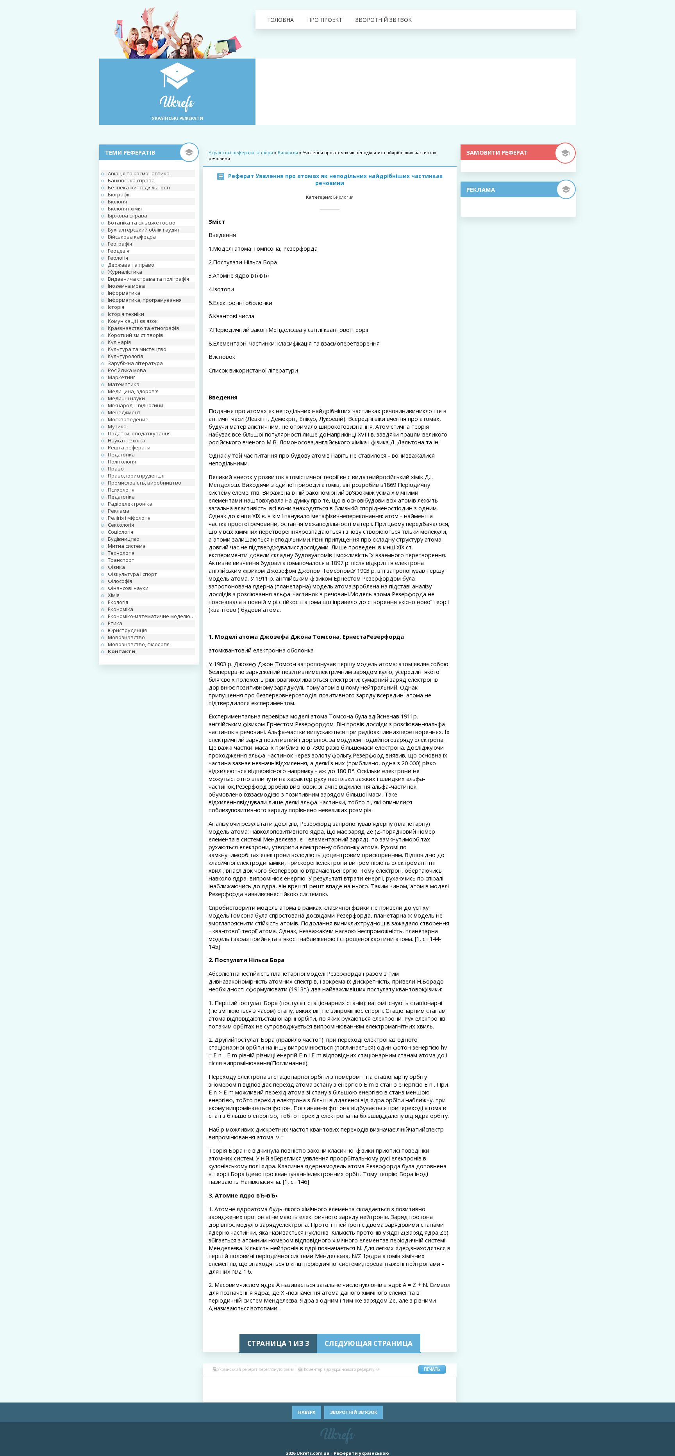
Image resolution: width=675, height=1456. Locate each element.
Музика (117, 426)
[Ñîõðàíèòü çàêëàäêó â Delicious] (306, 1383)
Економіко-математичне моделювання (151, 616)
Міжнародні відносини (135, 405)
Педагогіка (121, 454)
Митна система (127, 545)
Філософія (120, 581)
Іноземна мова (126, 285)
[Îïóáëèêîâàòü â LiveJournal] (259, 1383)
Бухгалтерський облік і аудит (144, 229)
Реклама (118, 510)
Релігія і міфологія (129, 517)
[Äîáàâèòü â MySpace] (236, 1395)
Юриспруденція (127, 630)
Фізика (116, 566)
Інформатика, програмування (145, 299)
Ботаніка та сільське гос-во (141, 222)
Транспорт (121, 559)
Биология (288, 152)
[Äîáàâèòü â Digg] (341, 1383)
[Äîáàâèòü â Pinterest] (271, 1395)
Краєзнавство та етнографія (143, 327)
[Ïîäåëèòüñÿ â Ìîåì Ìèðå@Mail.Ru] (247, 1383)
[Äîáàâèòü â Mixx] (212, 1395)
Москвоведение (128, 419)
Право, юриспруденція (136, 475)
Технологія (121, 552)
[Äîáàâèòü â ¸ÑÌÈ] (423, 1395)
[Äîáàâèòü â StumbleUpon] (318, 1395)
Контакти (121, 651)
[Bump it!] (318, 1383)
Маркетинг (121, 377)
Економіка (120, 609)
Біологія (117, 201)
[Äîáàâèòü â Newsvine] (247, 1395)
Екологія (118, 602)
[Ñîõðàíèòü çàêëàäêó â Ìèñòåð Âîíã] (447, 1383)
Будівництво (123, 538)
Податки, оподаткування (139, 433)
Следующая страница (368, 1343)
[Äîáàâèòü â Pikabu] (259, 1395)
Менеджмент (124, 412)
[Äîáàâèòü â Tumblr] (353, 1395)
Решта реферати (129, 447)
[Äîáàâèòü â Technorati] (341, 1395)
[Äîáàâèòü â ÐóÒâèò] (306, 1395)
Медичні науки (126, 398)
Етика (115, 623)
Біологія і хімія (125, 208)
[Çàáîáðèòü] (294, 1383)
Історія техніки (126, 313)
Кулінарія (119, 342)
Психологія (121, 489)
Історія (116, 306)
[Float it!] (329, 1383)
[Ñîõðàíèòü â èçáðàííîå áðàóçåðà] (435, 1395)
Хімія (114, 595)
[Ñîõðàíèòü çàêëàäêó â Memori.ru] (435, 1383)
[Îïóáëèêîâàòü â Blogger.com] (283, 1383)
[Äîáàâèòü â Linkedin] (411, 1383)
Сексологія (121, 524)
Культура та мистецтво (137, 349)
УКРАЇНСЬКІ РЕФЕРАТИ (177, 118)
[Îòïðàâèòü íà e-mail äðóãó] (447, 1395)
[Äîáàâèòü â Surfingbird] (329, 1395)
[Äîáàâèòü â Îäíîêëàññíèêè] (236, 1383)
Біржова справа (127, 215)
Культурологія (125, 356)
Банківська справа (131, 180)
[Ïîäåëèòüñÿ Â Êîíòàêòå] (212, 1383)
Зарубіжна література (135, 363)
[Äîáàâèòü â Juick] (400, 1383)
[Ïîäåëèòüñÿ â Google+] (271, 1383)
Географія (120, 243)
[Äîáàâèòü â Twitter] (365, 1395)
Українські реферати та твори (241, 152)
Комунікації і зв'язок (133, 320)
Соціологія (120, 531)
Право (116, 468)
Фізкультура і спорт (132, 573)
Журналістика (125, 271)
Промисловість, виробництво (144, 482)
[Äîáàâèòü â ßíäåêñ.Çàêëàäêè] (400, 1395)
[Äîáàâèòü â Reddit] (294, 1395)
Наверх (306, 1412)
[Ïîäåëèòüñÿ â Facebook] (224, 1383)
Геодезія (118, 250)
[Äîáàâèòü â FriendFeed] (365, 1383)
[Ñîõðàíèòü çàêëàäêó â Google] (376, 1383)
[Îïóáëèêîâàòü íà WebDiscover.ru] (376, 1395)
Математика (123, 384)
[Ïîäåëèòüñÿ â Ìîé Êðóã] (224, 1395)
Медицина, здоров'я (133, 391)
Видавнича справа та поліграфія (148, 278)
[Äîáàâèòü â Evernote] (353, 1383)
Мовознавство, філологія (139, 644)
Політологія (122, 461)
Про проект (324, 19)
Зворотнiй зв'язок (383, 19)
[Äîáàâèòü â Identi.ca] (388, 1383)
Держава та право (131, 264)
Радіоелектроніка (130, 503)
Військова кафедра (132, 236)
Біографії (118, 194)
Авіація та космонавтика (139, 173)
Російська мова (127, 370)
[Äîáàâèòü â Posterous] (283, 1395)
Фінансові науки (128, 588)
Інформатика (124, 292)
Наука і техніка (126, 440)
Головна (280, 19)
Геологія (118, 257)
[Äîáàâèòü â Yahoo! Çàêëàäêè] (388, 1395)
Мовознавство (126, 637)
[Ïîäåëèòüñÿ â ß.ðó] (411, 1395)
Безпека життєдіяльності (139, 187)
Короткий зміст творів (135, 335)
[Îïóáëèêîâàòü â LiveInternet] (423, 1383)
